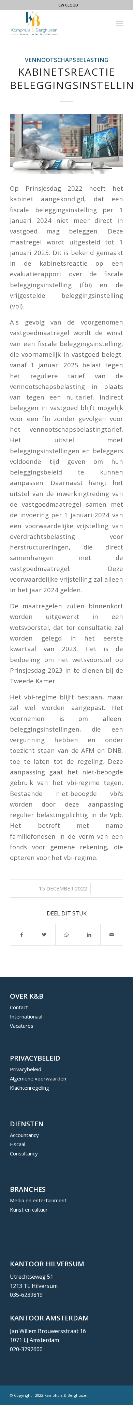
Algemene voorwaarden (38, 1078)
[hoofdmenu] (119, 23)
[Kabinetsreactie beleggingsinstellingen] (66, 144)
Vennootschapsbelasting (66, 60)
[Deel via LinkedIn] (89, 934)
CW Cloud (68, 5)
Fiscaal (17, 1144)
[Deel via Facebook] (21, 934)
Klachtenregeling (29, 1087)
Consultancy (24, 1153)
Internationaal (26, 1016)
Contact (19, 1007)
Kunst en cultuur (29, 1209)
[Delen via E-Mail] (112, 934)
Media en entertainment (38, 1200)
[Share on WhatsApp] (67, 934)
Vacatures (21, 1025)
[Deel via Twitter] (44, 934)
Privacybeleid (25, 1069)
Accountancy (24, 1134)
